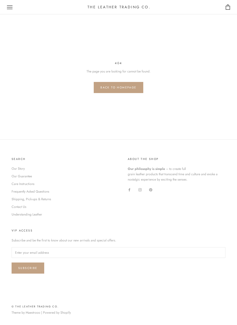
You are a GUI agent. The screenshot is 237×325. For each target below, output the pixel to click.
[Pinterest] (150, 189)
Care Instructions (23, 183)
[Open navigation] (9, 7)
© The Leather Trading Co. (35, 306)
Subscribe (27, 268)
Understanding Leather (27, 214)
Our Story (18, 168)
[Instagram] (140, 189)
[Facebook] (129, 189)
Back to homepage (118, 87)
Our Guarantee (22, 176)
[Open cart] (228, 7)
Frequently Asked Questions (30, 191)
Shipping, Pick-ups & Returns (31, 199)
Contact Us (19, 206)
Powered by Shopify (57, 312)
